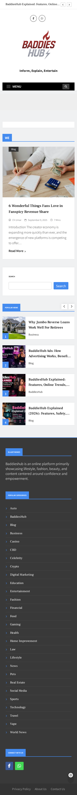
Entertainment (20, 591)
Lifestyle (16, 657)
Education (17, 583)
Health (14, 633)
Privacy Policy (21, 789)
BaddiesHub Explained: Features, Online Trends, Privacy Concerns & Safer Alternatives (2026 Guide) (31, 4)
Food (13, 616)
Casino (14, 541)
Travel (14, 716)
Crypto (14, 566)
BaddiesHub (36, 391)
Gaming (15, 624)
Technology (18, 707)
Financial (16, 608)
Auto (13, 508)
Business (34, 334)
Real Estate (17, 682)
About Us (41, 789)
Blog (13, 149)
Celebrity (16, 558)
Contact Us (58, 789)
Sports (14, 699)
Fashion (15, 600)
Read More (16, 251)
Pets (13, 674)
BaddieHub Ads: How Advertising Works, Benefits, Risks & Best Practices (50, 356)
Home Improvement (23, 641)
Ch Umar (16, 219)
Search (12, 276)
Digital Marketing (22, 575)
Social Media (18, 691)
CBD (13, 550)
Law (13, 649)
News (14, 666)
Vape (13, 724)
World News (18, 732)
